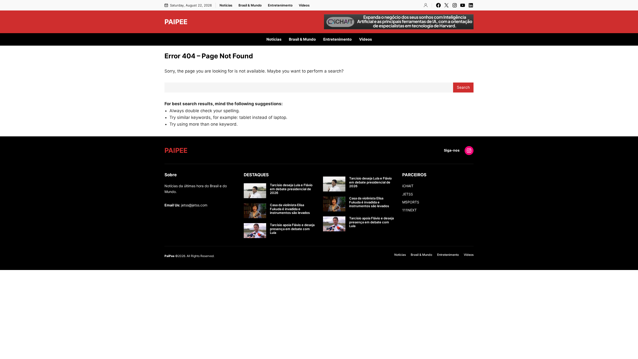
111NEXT (409, 210)
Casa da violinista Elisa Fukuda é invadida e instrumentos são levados (290, 209)
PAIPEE (175, 22)
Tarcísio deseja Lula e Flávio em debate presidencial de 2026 (291, 189)
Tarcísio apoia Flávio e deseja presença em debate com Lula (292, 229)
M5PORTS (410, 202)
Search (463, 87)
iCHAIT (407, 186)
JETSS (407, 194)
